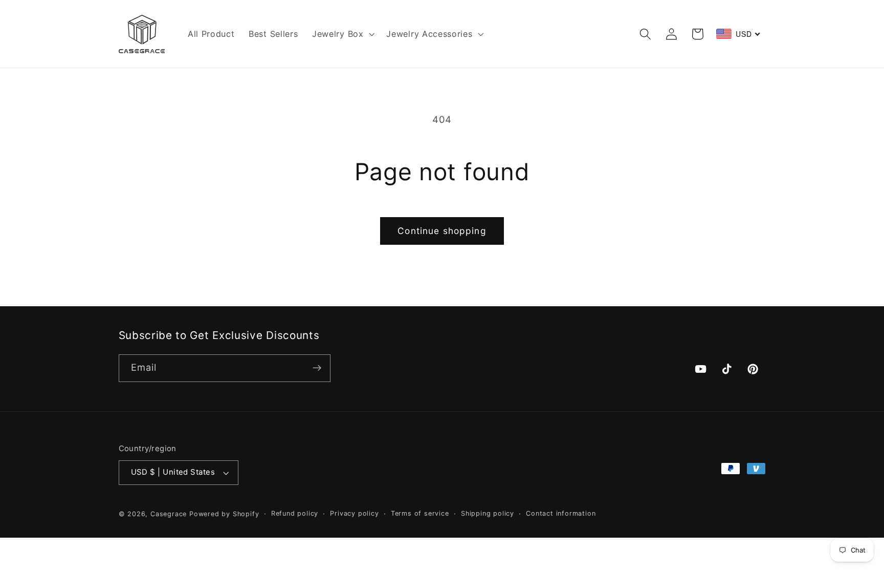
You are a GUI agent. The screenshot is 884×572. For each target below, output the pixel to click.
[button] (342, 34)
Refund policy (294, 513)
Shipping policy (487, 513)
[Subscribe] (317, 368)
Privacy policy (354, 513)
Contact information (560, 513)
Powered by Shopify (224, 514)
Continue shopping (442, 230)
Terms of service (420, 513)
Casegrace (168, 514)
